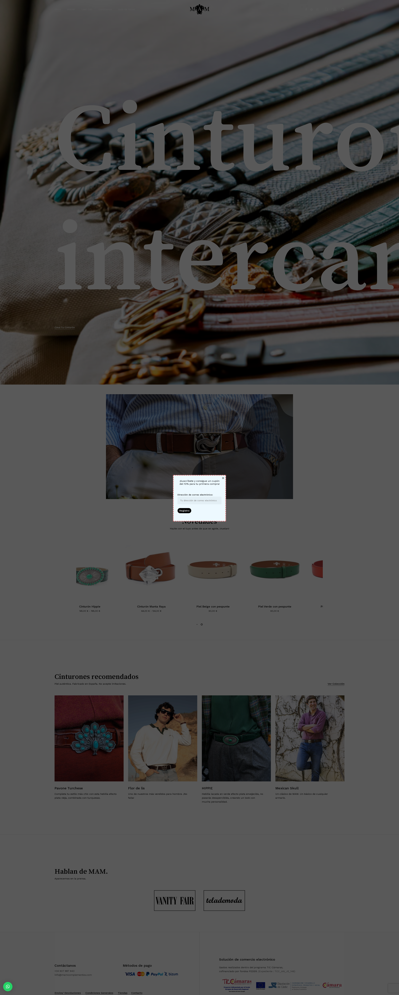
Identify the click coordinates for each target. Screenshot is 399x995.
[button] (7, 986)
